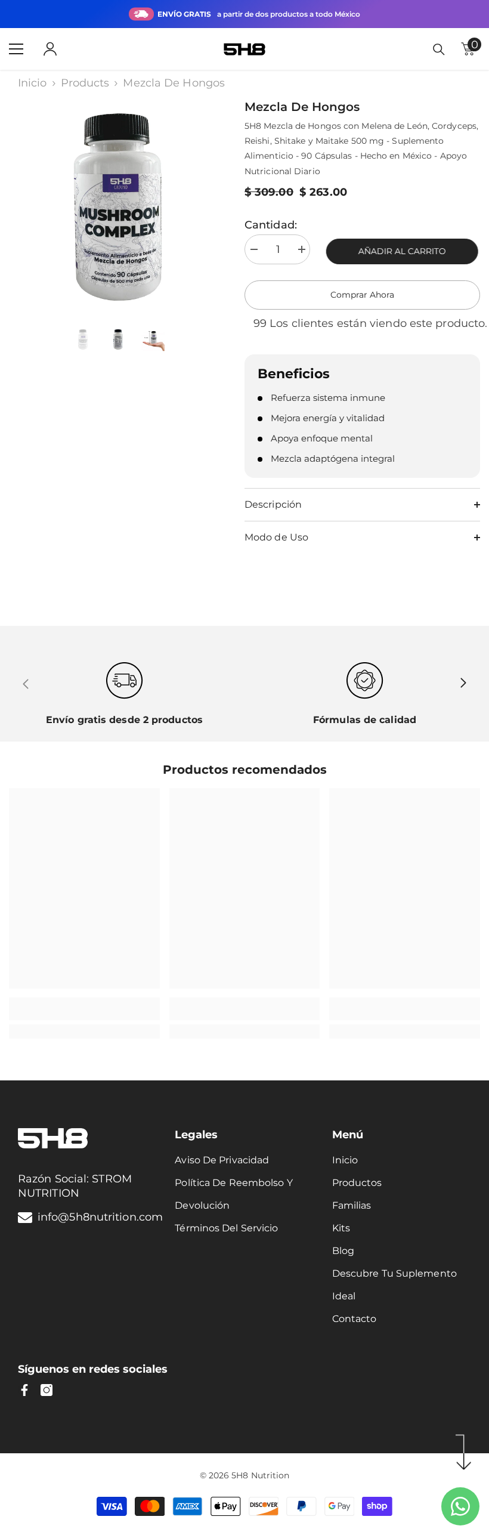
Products (85, 82)
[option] (118, 207)
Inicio (32, 82)
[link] (84, 1008)
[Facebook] (24, 1390)
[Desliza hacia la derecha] (462, 683)
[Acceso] (50, 49)
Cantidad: (270, 224)
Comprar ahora (362, 294)
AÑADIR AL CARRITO (404, 251)
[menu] (16, 49)
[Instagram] (46, 1390)
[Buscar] (439, 49)
